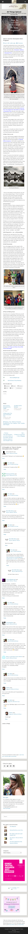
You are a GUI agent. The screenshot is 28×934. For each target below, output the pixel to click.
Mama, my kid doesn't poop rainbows (14, 656)
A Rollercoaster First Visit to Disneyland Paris (7, 415)
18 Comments (20, 43)
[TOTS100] (14, 888)
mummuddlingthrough (11, 579)
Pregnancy (6, 421)
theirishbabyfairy (9, 622)
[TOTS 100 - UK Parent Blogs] (14, 887)
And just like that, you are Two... (16, 830)
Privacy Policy (11, 924)
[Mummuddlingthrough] (14, 378)
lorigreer (8, 687)
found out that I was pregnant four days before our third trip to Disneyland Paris (13, 110)
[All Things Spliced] (14, 1)
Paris (11, 423)
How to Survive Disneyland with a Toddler (7, 407)
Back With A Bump (10, 510)
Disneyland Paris (8, 52)
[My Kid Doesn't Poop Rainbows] (14, 380)
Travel (10, 421)
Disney (14, 421)
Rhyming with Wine (10, 473)
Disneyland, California (19, 49)
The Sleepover (13, 826)
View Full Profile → (7, 808)
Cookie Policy (21, 924)
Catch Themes (17, 931)
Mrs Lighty (13, 43)
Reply (3, 458)
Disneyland (18, 421)
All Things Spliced (14, 12)
